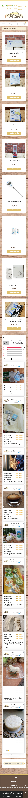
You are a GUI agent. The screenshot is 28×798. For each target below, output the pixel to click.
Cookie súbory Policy (18, 793)
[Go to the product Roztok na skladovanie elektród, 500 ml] (15, 230)
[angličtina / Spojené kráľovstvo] (9, 6)
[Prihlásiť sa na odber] (22, 763)
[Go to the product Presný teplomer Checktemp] (15, 189)
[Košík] (24, 23)
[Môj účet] (17, 23)
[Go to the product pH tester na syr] (15, 114)
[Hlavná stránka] (14, 15)
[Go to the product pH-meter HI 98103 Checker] (15, 150)
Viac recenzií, (14, 754)
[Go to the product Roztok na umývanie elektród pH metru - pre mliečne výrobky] (15, 271)
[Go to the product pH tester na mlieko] (15, 78)
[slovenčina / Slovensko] (20, 7)
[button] (3, 23)
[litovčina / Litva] (24, 6)
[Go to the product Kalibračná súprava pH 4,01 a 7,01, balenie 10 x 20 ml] (15, 42)
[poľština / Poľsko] (3, 6)
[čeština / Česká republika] (14, 6)
